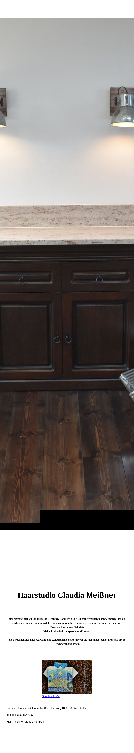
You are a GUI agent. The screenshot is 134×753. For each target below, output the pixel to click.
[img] (67, 274)
